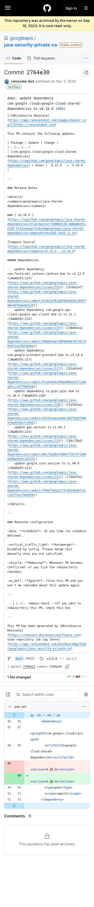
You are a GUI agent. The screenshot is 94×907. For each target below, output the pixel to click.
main (19, 658)
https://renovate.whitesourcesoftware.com (44, 635)
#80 (60, 109)
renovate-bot (22, 81)
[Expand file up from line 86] (14, 715)
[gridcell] (47, 715)
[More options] (84, 707)
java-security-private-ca (30, 44)
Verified (14, 87)
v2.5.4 (52, 658)
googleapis (21, 38)
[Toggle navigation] (8, 8)
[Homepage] (47, 8)
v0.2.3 (71, 658)
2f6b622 (29, 666)
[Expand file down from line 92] (14, 806)
